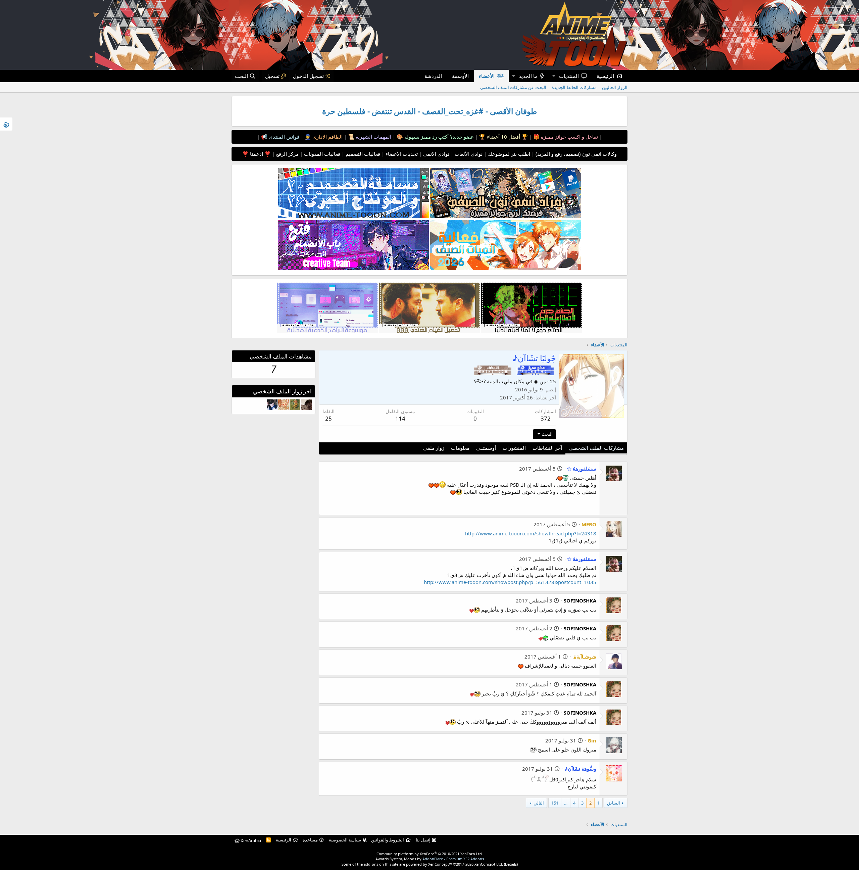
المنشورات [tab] (514, 447)
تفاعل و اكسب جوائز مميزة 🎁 (565, 136)
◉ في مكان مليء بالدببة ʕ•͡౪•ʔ (506, 381)
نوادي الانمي (435, 153)
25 (328, 418)
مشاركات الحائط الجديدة (574, 87)
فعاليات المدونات (321, 153)
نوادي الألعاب (468, 153)
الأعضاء (487, 75)
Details (511, 864)
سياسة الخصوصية (345, 840)
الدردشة (433, 75)
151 (554, 803)
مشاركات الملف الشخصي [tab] (596, 447)
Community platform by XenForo (429, 853)
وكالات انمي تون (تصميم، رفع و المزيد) (576, 153)
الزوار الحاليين (614, 87)
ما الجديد (528, 75)
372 (546, 418)
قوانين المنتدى (283, 136)
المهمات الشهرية (372, 136)
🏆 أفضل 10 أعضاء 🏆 (503, 136)
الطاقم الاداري (327, 136)
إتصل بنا (423, 840)
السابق (613, 803)
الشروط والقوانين (387, 840)
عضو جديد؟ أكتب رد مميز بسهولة (438, 136)
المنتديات (569, 75)
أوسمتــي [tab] (486, 447)
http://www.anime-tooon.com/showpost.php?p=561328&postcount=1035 (510, 582)
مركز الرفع (287, 153)
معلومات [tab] (460, 447)
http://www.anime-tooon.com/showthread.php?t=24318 (530, 533)
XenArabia (250, 840)
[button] (553, 76)
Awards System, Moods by (429, 858)
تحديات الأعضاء (401, 153)
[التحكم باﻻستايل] (6, 124)
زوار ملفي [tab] (433, 447)
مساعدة (310, 840)
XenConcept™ (440, 864)
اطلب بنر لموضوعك (508, 153)
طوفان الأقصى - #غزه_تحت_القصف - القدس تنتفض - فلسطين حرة (429, 111)
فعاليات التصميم (362, 153)
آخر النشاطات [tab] (547, 447)
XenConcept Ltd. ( (489, 864)
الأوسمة (460, 75)
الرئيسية (605, 75)
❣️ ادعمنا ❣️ (256, 153)
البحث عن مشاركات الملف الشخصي (513, 87)
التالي (539, 803)
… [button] (565, 803)
